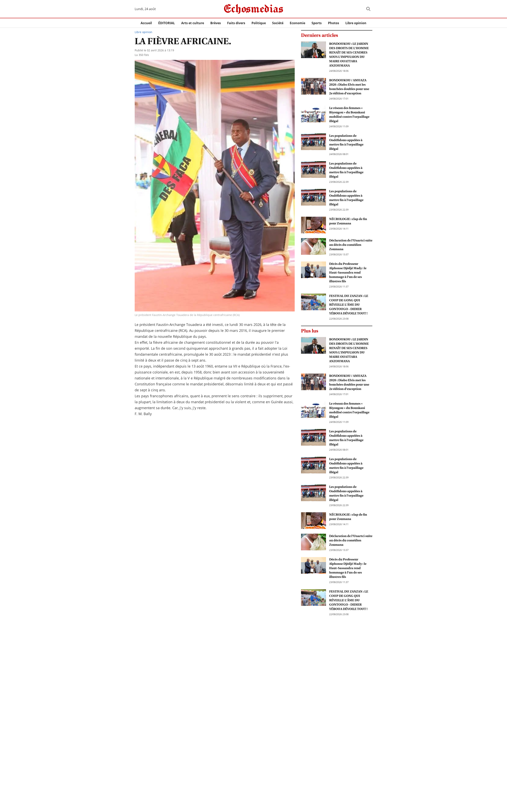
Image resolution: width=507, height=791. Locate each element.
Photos (333, 23)
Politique (259, 23)
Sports (317, 23)
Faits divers (236, 23)
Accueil (146, 23)
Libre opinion (355, 23)
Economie (297, 23)
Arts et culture (192, 23)
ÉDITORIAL (166, 23)
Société (277, 23)
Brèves (215, 23)
